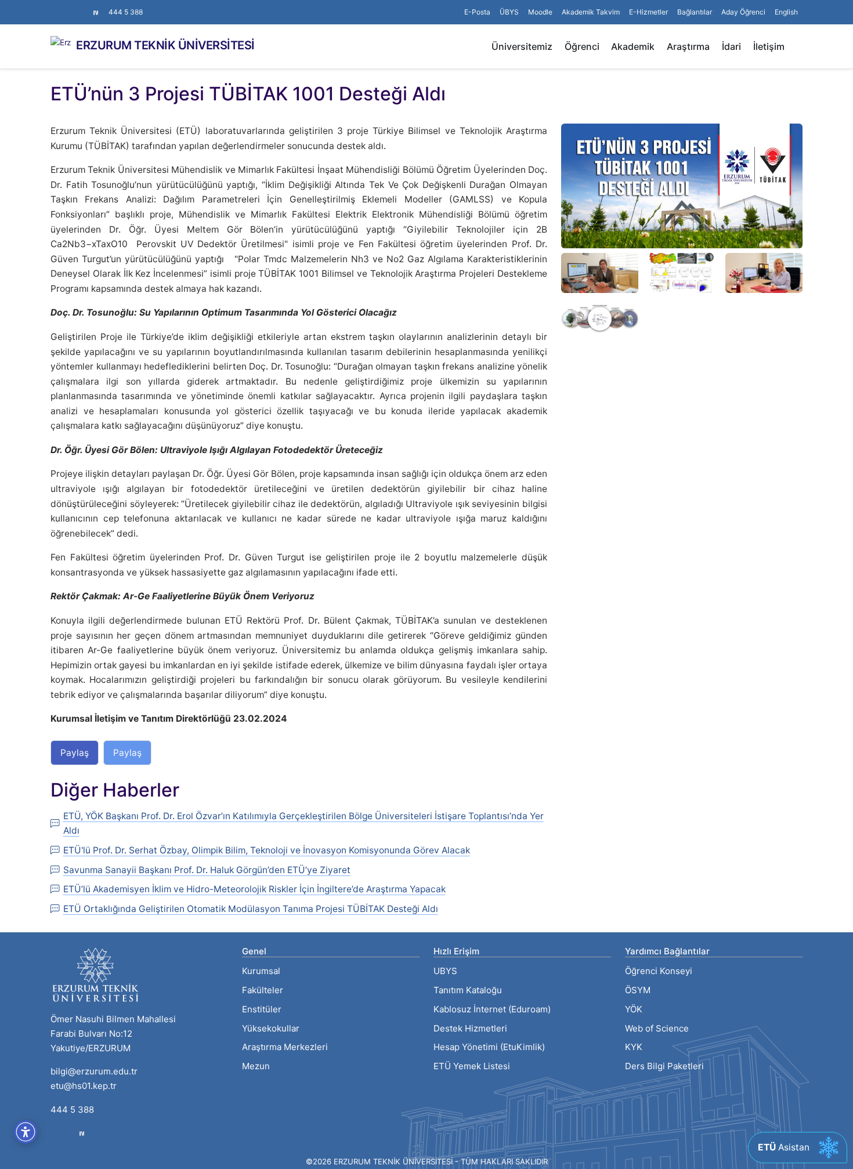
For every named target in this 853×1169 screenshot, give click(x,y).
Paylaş (74, 752)
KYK (633, 1046)
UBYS (445, 970)
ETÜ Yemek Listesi (471, 1066)
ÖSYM (637, 990)
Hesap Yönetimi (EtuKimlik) (489, 1046)
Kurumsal (261, 970)
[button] (695, 12)
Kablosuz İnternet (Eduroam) (492, 1009)
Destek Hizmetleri (470, 1028)
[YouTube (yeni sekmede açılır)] (83, 6)
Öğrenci (582, 46)
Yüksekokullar (270, 1028)
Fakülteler (262, 990)
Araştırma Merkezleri (285, 1046)
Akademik (633, 46)
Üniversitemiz (521, 46)
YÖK (633, 1009)
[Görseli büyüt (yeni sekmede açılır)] (682, 185)
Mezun (256, 1066)
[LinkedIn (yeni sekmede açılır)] (73, 6)
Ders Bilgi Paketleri (664, 1066)
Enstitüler (261, 1009)
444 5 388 (126, 12)
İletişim (769, 46)
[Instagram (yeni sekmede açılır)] (55, 6)
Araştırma (688, 46)
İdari (731, 46)
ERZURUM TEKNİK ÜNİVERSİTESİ (165, 45)
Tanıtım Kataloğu (467, 990)
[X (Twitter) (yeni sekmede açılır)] (64, 6)
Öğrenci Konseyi (658, 970)
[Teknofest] (81, 1133)
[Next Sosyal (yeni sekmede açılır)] (96, 12)
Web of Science (657, 1028)
